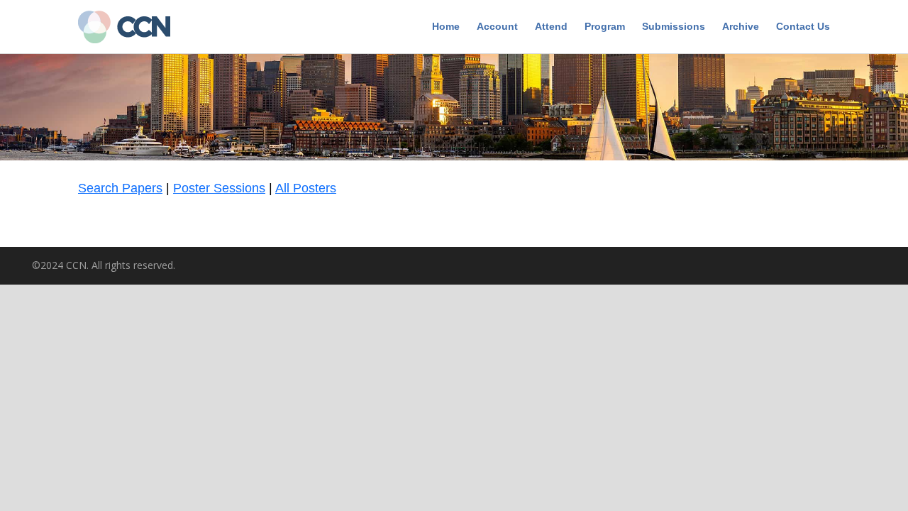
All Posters (305, 188)
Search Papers (120, 188)
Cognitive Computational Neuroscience (131, 28)
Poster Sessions (219, 188)
